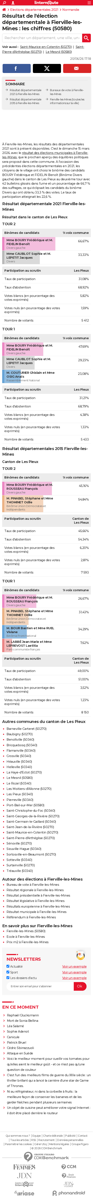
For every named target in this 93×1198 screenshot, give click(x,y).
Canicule (13, 1037)
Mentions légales (59, 1144)
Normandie (70, 10)
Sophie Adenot (18, 1031)
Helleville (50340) (19, 767)
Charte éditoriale (53, 1135)
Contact (83, 1135)
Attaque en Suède (20, 1053)
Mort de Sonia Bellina (22, 1021)
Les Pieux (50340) (19, 794)
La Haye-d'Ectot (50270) (24, 772)
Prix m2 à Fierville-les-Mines (27, 942)
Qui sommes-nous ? (18, 1135)
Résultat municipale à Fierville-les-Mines (36, 912)
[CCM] (68, 1167)
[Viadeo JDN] (68, 1184)
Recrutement (46, 1140)
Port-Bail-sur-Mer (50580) (25, 805)
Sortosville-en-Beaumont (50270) (31, 854)
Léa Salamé (15, 1026)
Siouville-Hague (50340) (23, 849)
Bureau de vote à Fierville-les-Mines (32, 885)
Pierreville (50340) (19, 800)
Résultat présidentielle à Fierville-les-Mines (38, 895)
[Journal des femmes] (24, 1167)
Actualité (15, 966)
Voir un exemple (74, 966)
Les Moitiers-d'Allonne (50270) (28, 789)
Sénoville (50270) (19, 843)
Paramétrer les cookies (18, 1144)
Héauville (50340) (19, 762)
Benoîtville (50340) (20, 740)
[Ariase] (24, 1193)
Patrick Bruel (16, 1042)
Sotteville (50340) (19, 860)
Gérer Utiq (40, 1144)
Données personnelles (70, 1140)
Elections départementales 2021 (34, 10)
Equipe (36, 1135)
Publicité (70, 1135)
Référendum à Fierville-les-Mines (31, 917)
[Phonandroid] (68, 1193)
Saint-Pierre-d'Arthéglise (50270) (30, 838)
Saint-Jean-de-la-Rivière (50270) (30, 827)
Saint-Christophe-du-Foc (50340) (30, 811)
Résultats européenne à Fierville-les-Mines (38, 906)
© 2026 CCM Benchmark (46, 1148)
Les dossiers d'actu (23, 978)
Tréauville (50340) (19, 871)
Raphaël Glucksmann (23, 1015)
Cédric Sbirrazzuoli (20, 1048)
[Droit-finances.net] (68, 1176)
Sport (13, 972)
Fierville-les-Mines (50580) (25, 931)
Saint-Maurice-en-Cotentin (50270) (46, 47)
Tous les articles (19, 1140)
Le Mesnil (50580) (59, 52)
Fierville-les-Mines (60, 99)
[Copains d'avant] (24, 1184)
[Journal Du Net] (24, 1175)
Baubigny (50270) (19, 734)
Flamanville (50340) (20, 751)
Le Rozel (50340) (18, 783)
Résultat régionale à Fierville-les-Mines (35, 890)
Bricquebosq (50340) (21, 745)
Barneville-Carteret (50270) (26, 729)
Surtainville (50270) (20, 865)
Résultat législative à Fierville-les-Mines (35, 901)
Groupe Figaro (79, 1144)
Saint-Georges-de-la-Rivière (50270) (32, 816)
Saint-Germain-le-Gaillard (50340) (31, 822)
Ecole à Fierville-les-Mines (25, 937)
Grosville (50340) (18, 756)
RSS (33, 1140)
